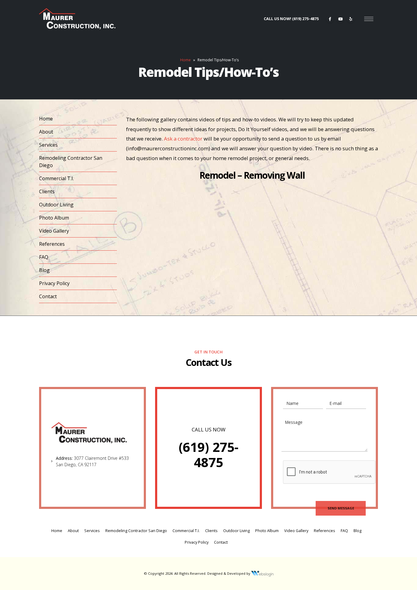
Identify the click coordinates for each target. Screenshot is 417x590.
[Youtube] (340, 19)
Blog (44, 270)
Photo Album (54, 217)
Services (48, 144)
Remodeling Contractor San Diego (70, 162)
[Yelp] (350, 19)
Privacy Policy (54, 283)
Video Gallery (54, 230)
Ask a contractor (183, 138)
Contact (48, 296)
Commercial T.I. (56, 178)
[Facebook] (330, 19)
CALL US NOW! (291, 18)
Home (185, 60)
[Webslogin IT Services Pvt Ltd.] (262, 573)
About (46, 131)
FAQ (43, 257)
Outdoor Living (56, 204)
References (52, 244)
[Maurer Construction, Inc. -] (77, 18)
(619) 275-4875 (208, 454)
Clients (47, 191)
